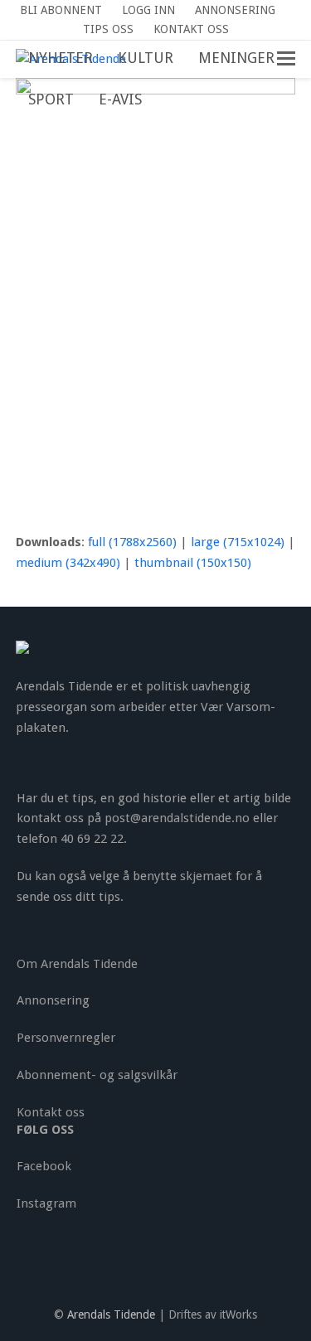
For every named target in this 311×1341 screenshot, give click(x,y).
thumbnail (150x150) (192, 562)
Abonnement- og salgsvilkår (97, 1074)
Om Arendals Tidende (77, 963)
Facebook (44, 1166)
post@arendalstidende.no (177, 818)
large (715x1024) (237, 542)
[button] (166, 100)
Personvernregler (66, 1037)
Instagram (46, 1203)
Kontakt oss (51, 1112)
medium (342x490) (68, 562)
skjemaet (206, 876)
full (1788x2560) (132, 542)
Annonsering (53, 1000)
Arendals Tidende (111, 1314)
